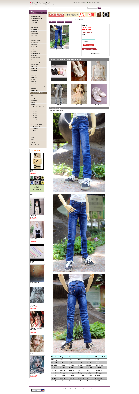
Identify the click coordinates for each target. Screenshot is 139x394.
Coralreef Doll (34, 33)
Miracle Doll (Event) (35, 73)
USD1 (32, 139)
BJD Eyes (33, 98)
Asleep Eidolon (34, 27)
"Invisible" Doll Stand (34, 282)
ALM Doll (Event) (35, 22)
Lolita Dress (35, 128)
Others (34, 133)
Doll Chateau (34, 38)
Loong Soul (34, 66)
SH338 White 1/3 (58, 82)
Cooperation (84, 388)
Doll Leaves (34, 44)
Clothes (55, 11)
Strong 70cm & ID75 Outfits (38, 106)
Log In (79, 2)
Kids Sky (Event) (35, 64)
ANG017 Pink (79, 104)
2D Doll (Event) (34, 20)
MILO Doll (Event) (35, 70)
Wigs (32, 95)
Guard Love (34, 55)
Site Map (90, 388)
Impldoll (33, 59)
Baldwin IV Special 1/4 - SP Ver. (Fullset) (36, 304)
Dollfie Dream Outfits (37, 124)
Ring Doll (33, 81)
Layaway (49, 8)
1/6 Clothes (35, 122)
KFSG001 (99, 82)
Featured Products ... (35, 144)
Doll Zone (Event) (35, 46)
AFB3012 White (33, 238)
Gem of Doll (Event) (35, 53)
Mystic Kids (34, 77)
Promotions (41, 8)
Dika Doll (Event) (35, 35)
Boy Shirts (34, 115)
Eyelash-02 (32, 261)
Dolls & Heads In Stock (36, 18)
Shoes (32, 135)
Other (32, 137)
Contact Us (57, 8)
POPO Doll (33, 79)
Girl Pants (34, 117)
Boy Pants (60, 11)
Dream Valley (34, 51)
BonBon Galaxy (35, 29)
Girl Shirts (34, 113)
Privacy (78, 388)
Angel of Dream (35, 25)
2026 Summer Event (36, 16)
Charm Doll (34, 31)
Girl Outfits (34, 109)
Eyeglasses (34, 100)
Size (83, 34)
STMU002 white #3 (79, 82)
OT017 (31, 170)
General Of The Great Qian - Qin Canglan (36, 329)
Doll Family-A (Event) (36, 40)
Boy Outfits (34, 111)
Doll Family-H (34, 42)
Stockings (34, 130)
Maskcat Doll (34, 68)
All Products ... (34, 147)
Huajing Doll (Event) (35, 57)
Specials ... (33, 142)
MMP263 (59, 104)
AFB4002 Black (33, 215)
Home (33, 8)
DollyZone (33, 49)
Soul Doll (33, 83)
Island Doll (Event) (35, 62)
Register (84, 2)
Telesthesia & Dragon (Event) (38, 86)
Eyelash (33, 102)
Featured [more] (35, 150)
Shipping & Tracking (66, 388)
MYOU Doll (33, 75)
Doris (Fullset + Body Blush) (36, 373)
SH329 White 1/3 (98, 104)
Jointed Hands (34, 90)
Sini (31, 352)
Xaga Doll (33, 88)
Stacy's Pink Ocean (36, 126)
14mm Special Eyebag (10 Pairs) (36, 194)
